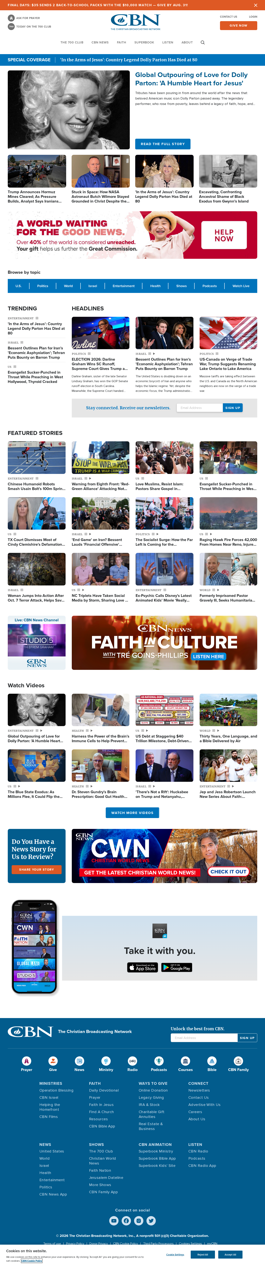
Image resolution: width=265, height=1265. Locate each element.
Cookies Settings (190, 1244)
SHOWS (96, 1144)
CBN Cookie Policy (125, 1244)
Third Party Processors (158, 1244)
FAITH (121, 42)
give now (239, 25)
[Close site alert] (255, 5)
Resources (98, 1119)
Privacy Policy (75, 1244)
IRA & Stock (149, 1104)
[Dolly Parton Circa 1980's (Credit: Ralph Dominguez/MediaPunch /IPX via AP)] (69, 109)
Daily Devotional (104, 1090)
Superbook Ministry (156, 1151)
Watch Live (241, 285)
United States (51, 1151)
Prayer (94, 1097)
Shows (181, 285)
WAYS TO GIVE (153, 1083)
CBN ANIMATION (155, 1144)
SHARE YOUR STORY (36, 869)
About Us (196, 1119)
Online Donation (153, 1090)
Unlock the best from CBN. (197, 1028)
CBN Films (48, 1116)
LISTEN (167, 42)
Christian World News (102, 1161)
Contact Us (228, 17)
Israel (92, 285)
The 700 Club (72, 42)
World (68, 285)
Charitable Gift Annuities (152, 1114)
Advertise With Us (204, 1104)
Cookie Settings (175, 1254)
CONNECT (198, 1083)
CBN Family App (103, 1192)
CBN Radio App (202, 1165)
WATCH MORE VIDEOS (132, 812)
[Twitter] (151, 1220)
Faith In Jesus (101, 1104)
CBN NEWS (100, 42)
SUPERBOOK (144, 42)
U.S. (19, 285)
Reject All (202, 1254)
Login (253, 17)
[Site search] (203, 44)
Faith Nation (100, 1170)
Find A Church (101, 1112)
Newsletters (199, 1090)
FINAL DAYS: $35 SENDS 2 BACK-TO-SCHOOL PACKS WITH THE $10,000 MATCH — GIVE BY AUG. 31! (98, 5)
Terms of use (52, 1244)
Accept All (230, 1254)
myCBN (212, 1244)
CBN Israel (48, 1097)
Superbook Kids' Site (157, 1165)
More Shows (100, 1185)
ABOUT (187, 42)
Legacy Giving (151, 1097)
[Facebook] (126, 1220)
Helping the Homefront (49, 1107)
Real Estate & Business (151, 1126)
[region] (132, 1255)
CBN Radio (198, 1151)
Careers (195, 1112)
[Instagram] (138, 1220)
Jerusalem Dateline (106, 1177)
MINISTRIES (50, 1083)
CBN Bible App (102, 1126)
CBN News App (53, 1194)
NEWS (45, 1144)
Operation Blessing (56, 1090)
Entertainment (124, 285)
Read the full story (163, 143)
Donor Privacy (98, 1244)
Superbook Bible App (157, 1158)
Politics (42, 285)
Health (155, 285)
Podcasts (210, 285)
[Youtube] (114, 1220)
